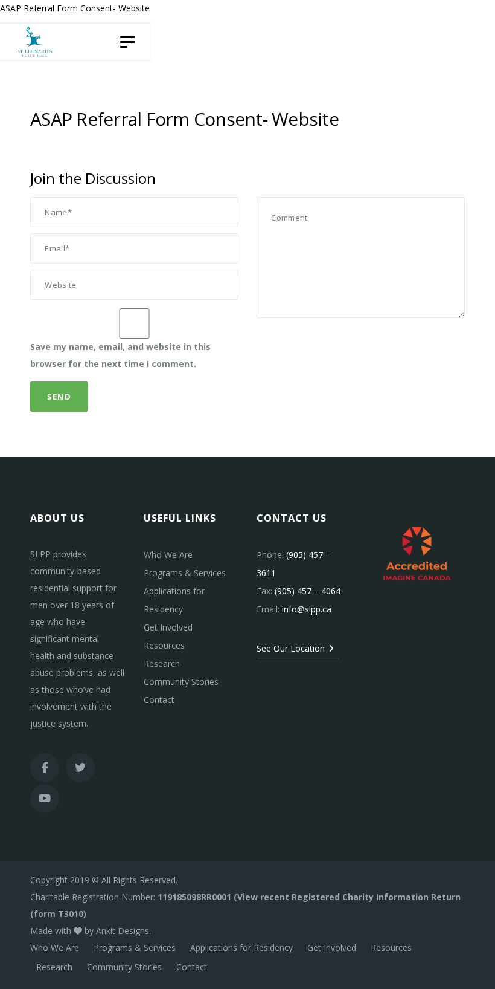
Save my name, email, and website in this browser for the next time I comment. (120, 355)
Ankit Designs (122, 930)
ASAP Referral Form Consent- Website (75, 8)
